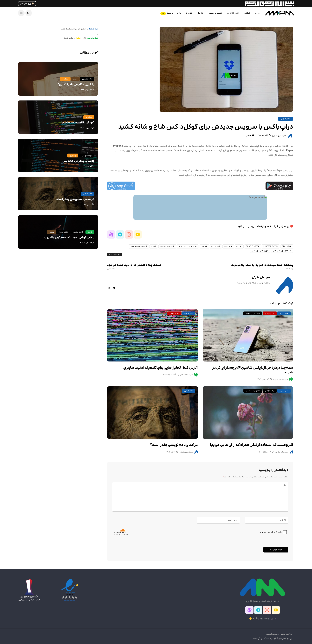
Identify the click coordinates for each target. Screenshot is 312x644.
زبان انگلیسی (87, 79)
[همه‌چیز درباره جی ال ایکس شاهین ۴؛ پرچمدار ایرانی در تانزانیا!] (248, 335)
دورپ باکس (215, 246)
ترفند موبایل (269, 391)
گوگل (153, 246)
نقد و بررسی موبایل (253, 313)
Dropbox (286, 246)
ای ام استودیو (285, 638)
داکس (238, 246)
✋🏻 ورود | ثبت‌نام (27, 3)
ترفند (247, 13)
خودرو (189, 13)
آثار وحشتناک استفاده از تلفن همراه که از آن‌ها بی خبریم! (251, 445)
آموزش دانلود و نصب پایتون (77, 123)
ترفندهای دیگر (86, 155)
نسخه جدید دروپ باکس (138, 246)
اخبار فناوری (233, 13)
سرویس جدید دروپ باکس (187, 246)
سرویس (203, 246)
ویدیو (167, 13)
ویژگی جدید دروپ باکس (259, 251)
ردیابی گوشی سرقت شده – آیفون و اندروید (69, 237)
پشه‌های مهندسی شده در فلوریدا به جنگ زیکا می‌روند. (262, 266)
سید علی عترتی (279, 135)
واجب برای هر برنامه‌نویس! (78, 161)
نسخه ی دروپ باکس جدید (281, 251)
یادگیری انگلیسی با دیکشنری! (76, 84)
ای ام (257, 13)
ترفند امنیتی (78, 232)
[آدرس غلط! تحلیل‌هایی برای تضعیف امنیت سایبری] (152, 335)
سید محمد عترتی (185, 374)
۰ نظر (249, 135)
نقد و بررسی (215, 13)
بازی (178, 13)
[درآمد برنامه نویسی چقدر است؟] (152, 412)
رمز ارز (201, 13)
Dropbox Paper (270, 246)
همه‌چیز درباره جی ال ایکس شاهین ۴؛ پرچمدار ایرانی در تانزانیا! (252, 370)
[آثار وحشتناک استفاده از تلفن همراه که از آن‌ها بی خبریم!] (248, 412)
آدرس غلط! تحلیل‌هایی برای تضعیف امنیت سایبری (160, 367)
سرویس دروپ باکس (166, 246)
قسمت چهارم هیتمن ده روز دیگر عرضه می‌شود (134, 266)
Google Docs (252, 246)
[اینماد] (69, 589)
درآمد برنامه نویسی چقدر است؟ (174, 445)
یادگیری (65, 79)
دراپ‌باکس (227, 246)
